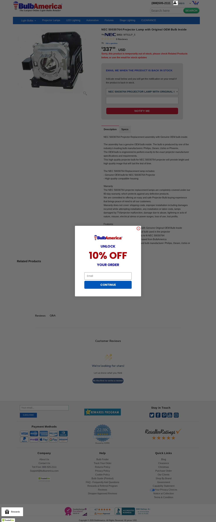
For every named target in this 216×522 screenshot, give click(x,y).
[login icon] (175, 3)
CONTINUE (108, 285)
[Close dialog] (138, 228)
